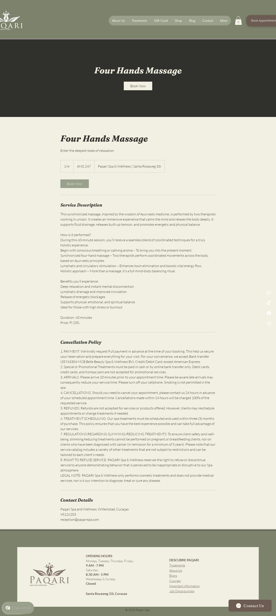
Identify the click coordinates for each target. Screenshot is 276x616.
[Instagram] (269, 323)
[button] (238, 20)
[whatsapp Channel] (269, 292)
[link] (138, 86)
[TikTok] (269, 303)
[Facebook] (269, 313)
